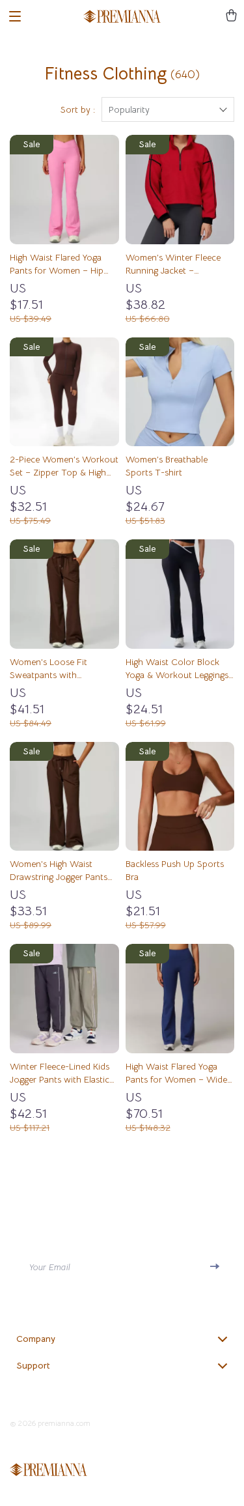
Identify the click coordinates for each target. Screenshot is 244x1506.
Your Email (49, 1267)
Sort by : (78, 109)
